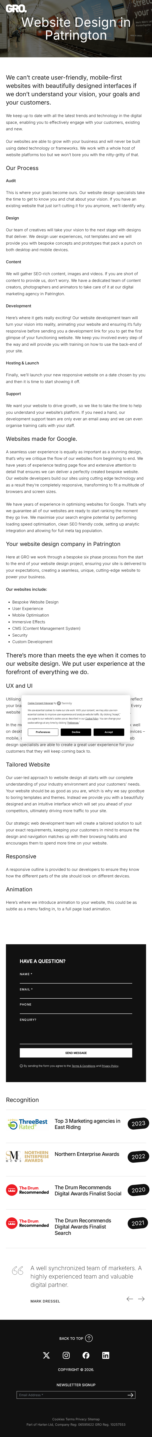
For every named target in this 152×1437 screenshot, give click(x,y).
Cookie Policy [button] (91, 718)
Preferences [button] (73, 722)
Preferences (43, 732)
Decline (76, 732)
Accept (109, 732)
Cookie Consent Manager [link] (40, 703)
